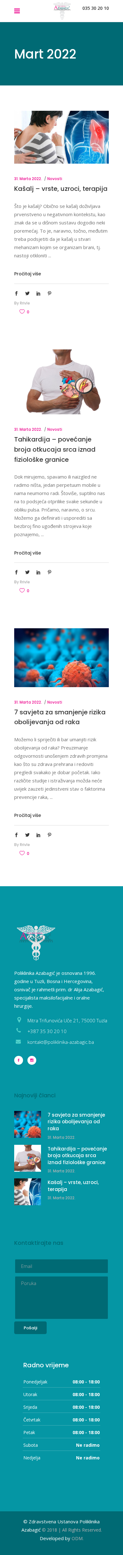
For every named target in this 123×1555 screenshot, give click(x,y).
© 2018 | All (55, 1530)
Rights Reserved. (85, 1530)
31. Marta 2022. (28, 178)
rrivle (25, 303)
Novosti (54, 178)
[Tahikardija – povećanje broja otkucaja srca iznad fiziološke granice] (61, 382)
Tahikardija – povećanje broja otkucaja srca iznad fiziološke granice (55, 449)
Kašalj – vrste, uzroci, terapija (61, 188)
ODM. (78, 1538)
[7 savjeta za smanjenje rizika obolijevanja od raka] (61, 657)
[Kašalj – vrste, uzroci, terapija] (61, 137)
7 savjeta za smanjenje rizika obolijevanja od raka (76, 1122)
